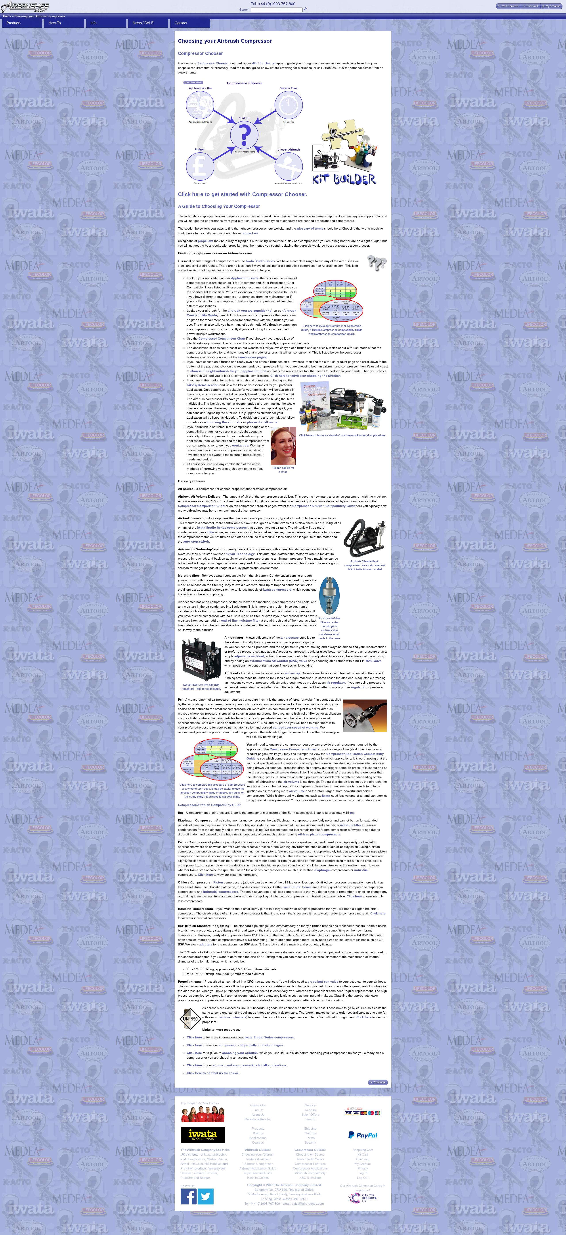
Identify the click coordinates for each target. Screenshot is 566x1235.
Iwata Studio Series (260, 261)
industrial (361, 870)
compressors (196, 1159)
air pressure (290, 637)
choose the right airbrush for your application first (228, 371)
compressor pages (252, 357)
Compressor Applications (310, 1168)
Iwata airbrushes (215, 1154)
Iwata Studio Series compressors (222, 527)
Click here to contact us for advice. (213, 1073)
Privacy (363, 1168)
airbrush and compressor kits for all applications (250, 1065)
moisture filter (350, 825)
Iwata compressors (277, 589)
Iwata (326, 795)
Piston (218, 882)
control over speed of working (295, 727)
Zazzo (222, 1159)
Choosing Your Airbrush (257, 1154)
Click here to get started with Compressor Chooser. (243, 194)
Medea (211, 1159)
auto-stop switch (196, 541)
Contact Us (258, 1105)
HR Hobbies (213, 1163)
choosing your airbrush (240, 1053)
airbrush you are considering (250, 310)
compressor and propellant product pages (251, 1045)
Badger (205, 1177)
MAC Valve (373, 661)
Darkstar (211, 1173)
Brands (258, 1133)
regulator (358, 687)
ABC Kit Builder (263, 63)
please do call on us (262, 422)
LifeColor (197, 1163)
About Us (258, 1114)
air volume (291, 781)
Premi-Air (187, 1168)
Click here (205, 874)
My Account (363, 1163)
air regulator (336, 682)
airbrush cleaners (233, 1017)
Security (310, 1142)
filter (210, 532)
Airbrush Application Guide (257, 1168)
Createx (186, 1173)
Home (7, 16)
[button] (508, 6)
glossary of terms (310, 228)
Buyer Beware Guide (257, 1173)
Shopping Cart (363, 1150)
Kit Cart (363, 1154)
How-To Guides (258, 1177)
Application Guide (244, 278)
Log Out (362, 1177)
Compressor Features (310, 1163)
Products (258, 1128)
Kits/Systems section (203, 385)
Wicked (198, 1173)
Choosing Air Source (310, 1154)
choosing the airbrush (223, 422)
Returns (310, 1133)
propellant (205, 241)
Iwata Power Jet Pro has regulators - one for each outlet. (201, 686)
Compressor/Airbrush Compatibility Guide (324, 506)
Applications (258, 1138)
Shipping (310, 1128)
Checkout (362, 1159)
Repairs (310, 1110)
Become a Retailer (258, 1119)
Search (244, 9)
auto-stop (292, 673)
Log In (362, 1173)
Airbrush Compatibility (310, 1173)
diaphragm (322, 870)
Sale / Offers (310, 1114)
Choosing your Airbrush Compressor (39, 16)
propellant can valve (323, 981)
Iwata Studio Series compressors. (270, 1037)
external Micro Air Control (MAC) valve (278, 661)
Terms (310, 1138)
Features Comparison (258, 1163)
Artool (185, 1163)
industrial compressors (220, 891)
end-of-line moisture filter (240, 620)
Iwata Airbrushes (258, 1159)
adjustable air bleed (249, 656)
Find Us (257, 1110)
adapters (205, 944)
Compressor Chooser (213, 63)
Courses (258, 1142)
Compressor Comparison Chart (222, 338)
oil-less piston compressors (319, 834)
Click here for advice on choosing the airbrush (305, 375)
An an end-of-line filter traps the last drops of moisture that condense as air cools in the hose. (329, 628)
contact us (250, 233)
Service (310, 1105)
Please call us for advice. (283, 470)
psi (352, 812)
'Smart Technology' (240, 554)
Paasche (187, 1177)
